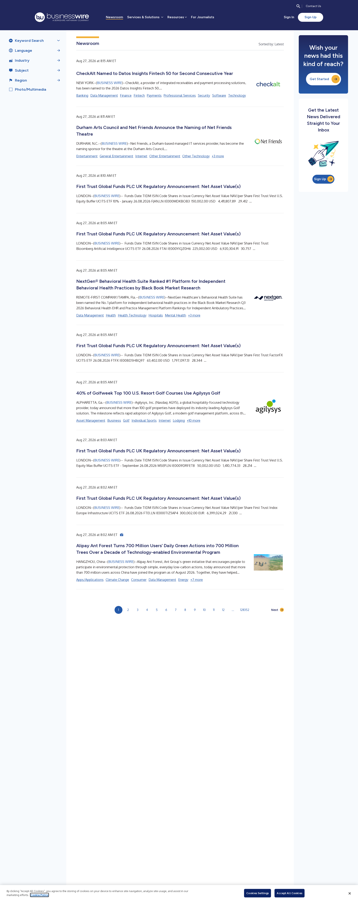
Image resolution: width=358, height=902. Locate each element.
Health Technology (132, 315)
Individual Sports (144, 420)
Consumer (138, 580)
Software (219, 95)
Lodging (179, 420)
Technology (237, 95)
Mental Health (175, 315)
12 (223, 610)
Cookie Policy (39, 895)
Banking (82, 95)
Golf (126, 420)
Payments (154, 95)
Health (111, 315)
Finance (126, 95)
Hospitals (156, 315)
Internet (141, 156)
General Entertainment (116, 156)
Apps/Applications (90, 580)
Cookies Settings (257, 893)
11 (214, 610)
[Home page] (62, 17)
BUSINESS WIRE (109, 83)
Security (204, 95)
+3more (218, 156)
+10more (193, 420)
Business (114, 420)
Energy (183, 580)
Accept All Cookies (289, 893)
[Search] (298, 6)
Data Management (104, 95)
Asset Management (90, 420)
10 (204, 610)
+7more (196, 580)
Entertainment (87, 156)
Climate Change (117, 580)
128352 (244, 610)
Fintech (139, 95)
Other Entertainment (164, 156)
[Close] (349, 893)
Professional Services (180, 95)
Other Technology (196, 156)
